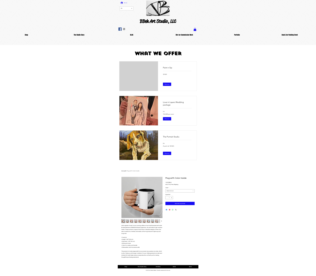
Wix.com (168, 270)
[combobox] (180, 190)
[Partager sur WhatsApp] (173, 210)
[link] (177, 67)
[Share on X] (176, 210)
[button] (167, 84)
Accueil (123, 171)
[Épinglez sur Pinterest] (170, 210)
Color (167, 187)
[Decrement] (167, 197)
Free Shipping (174, 184)
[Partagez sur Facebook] (166, 210)
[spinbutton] (169, 197)
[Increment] (172, 197)
